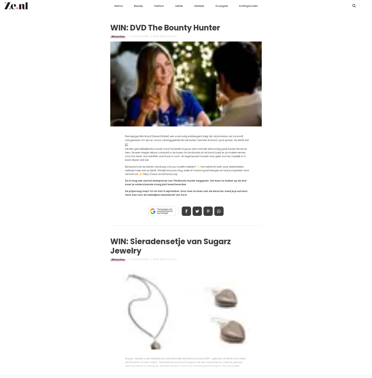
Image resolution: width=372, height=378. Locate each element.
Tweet (197, 211)
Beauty (138, 6)
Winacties (118, 36)
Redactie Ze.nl (168, 36)
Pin (208, 211)
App (219, 211)
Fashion (159, 6)
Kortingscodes (248, 6)
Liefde (179, 6)
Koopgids (222, 6)
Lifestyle (199, 6)
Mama (119, 6)
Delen (186, 211)
